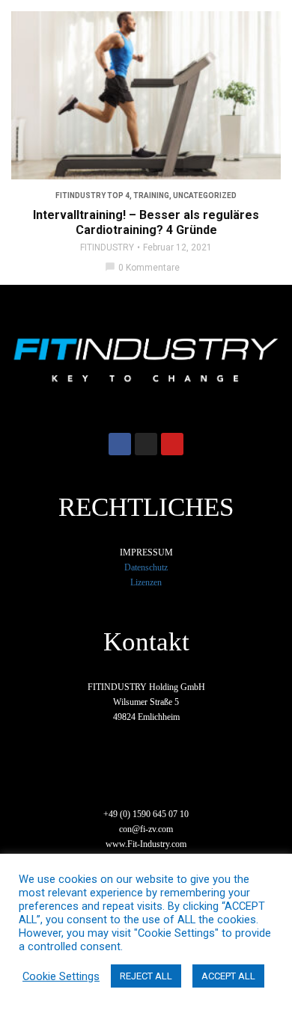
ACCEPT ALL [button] (228, 976)
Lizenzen (146, 582)
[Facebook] (120, 444)
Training (151, 195)
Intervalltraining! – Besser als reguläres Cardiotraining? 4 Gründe (146, 222)
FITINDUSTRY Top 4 (92, 195)
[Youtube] (172, 444)
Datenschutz (146, 567)
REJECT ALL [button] (146, 976)
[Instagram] (146, 444)
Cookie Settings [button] (61, 976)
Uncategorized (205, 195)
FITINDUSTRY (107, 247)
